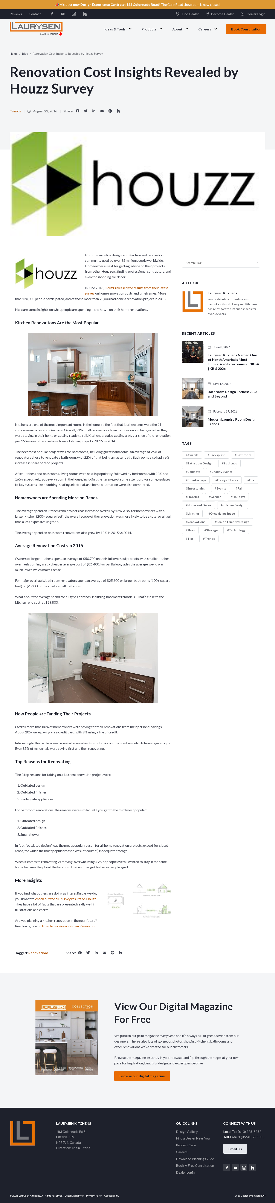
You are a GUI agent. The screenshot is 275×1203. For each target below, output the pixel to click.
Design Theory (227, 480)
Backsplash (217, 455)
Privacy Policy (94, 1195)
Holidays (238, 497)
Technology (237, 530)
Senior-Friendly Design (233, 522)
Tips (190, 538)
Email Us (235, 1149)
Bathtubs (230, 463)
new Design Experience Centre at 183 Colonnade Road (116, 4)
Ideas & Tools (115, 29)
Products (149, 29)
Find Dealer (190, 14)
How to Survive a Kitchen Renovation (69, 926)
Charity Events (221, 471)
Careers (204, 29)
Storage (212, 530)
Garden (216, 497)
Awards (192, 455)
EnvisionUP (258, 1195)
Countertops (196, 480)
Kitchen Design (233, 505)
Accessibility (111, 1195)
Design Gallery (187, 1131)
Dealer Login (255, 14)
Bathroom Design (199, 463)
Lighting (193, 513)
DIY (251, 480)
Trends (15, 111)
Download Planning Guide (195, 1159)
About (177, 29)
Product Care (186, 1145)
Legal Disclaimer (74, 1195)
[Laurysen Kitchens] (36, 29)
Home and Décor (199, 505)
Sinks (191, 530)
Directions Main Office (73, 1148)
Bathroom (244, 455)
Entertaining (196, 488)
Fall (240, 488)
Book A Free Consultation (195, 1165)
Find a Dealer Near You (193, 1138)
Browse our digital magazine (142, 1076)
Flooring (193, 497)
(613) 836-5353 (249, 1131)
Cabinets (193, 471)
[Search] (257, 262)
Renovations (38, 953)
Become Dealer (222, 14)
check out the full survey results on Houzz (65, 899)
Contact (35, 14)
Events (221, 488)
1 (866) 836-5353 (251, 1137)
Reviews (16, 14)
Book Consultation (246, 29)
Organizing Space (222, 513)
